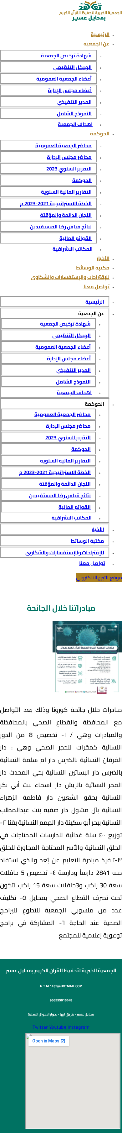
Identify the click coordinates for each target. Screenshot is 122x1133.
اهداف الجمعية (75, 124)
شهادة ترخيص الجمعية (66, 55)
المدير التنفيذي (74, 102)
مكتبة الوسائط (92, 267)
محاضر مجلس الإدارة (69, 157)
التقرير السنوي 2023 (69, 168)
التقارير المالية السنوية (66, 191)
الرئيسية (100, 34)
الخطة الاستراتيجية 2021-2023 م (56, 203)
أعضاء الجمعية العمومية (64, 78)
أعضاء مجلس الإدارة (70, 90)
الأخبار (103, 258)
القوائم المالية (75, 238)
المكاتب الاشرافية (73, 248)
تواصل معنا (96, 286)
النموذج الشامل (74, 113)
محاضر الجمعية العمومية (63, 145)
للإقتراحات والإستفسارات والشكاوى (70, 277)
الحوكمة (82, 180)
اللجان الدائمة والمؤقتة (66, 215)
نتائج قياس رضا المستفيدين (61, 226)
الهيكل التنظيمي (72, 67)
